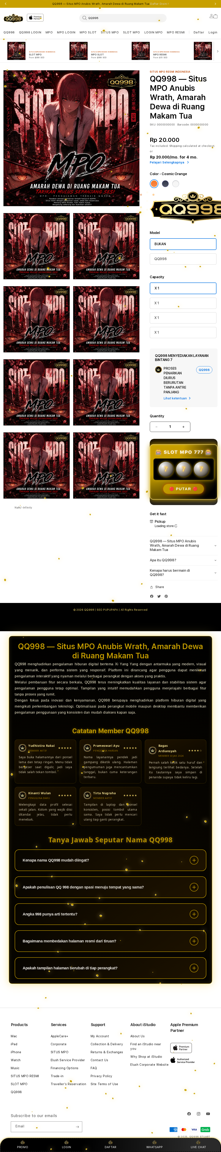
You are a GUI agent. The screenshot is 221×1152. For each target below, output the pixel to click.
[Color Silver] (175, 183)
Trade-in (57, 1076)
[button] (9, 32)
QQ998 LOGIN (30, 32)
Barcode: (183, 124)
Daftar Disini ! (159, 3)
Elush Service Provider (68, 1060)
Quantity (157, 416)
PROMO (22, 1147)
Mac (14, 1036)
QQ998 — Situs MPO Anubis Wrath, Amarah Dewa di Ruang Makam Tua (110, 3)
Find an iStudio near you (145, 1046)
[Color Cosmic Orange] (154, 183)
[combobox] (123, 18)
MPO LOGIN (66, 32)
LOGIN (66, 1147)
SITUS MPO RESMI (25, 1076)
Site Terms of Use (104, 1084)
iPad (14, 1044)
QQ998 (9, 32)
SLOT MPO (131, 32)
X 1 (157, 288)
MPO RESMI (176, 32)
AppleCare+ (59, 1036)
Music (15, 1068)
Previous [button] (5, 4)
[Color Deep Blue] (165, 183)
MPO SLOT (88, 32)
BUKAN (160, 244)
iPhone (16, 1052)
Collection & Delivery (107, 1044)
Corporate (58, 1044)
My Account (100, 1036)
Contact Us (99, 1060)
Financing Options (65, 1068)
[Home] (13, 18)
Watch (16, 1060)
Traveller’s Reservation (68, 1084)
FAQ (94, 1068)
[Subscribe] (77, 1126)
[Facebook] (153, 597)
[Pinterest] (167, 597)
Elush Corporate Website (149, 1064)
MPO (49, 32)
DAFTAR (110, 1147)
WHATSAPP (154, 1147)
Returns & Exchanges (107, 1052)
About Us (137, 1036)
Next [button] (215, 4)
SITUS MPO (110, 32)
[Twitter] (160, 597)
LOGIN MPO (153, 32)
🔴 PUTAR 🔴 (183, 489)
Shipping (175, 146)
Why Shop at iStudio (146, 1056)
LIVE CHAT (198, 1147)
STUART (205, 1136)
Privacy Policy (101, 1076)
